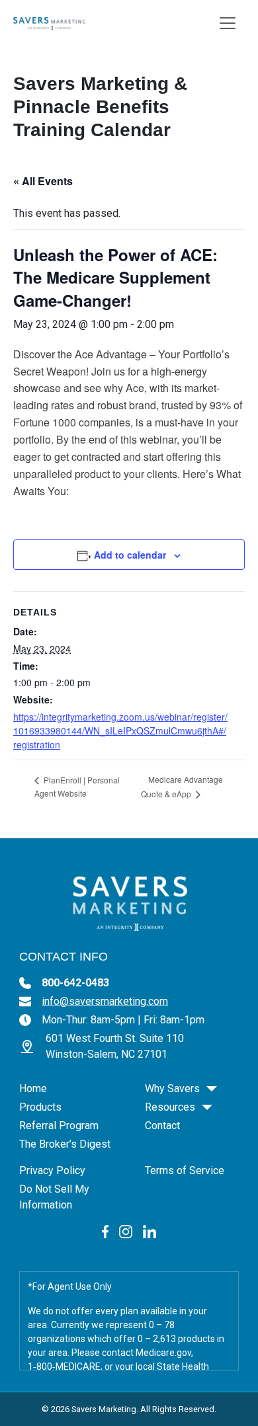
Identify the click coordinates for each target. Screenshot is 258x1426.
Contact (162, 1125)
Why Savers (172, 1088)
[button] (211, 1089)
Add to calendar (130, 554)
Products (40, 1107)
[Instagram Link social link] (125, 1231)
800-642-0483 (75, 982)
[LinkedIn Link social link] (149, 1231)
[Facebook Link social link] (105, 1231)
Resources (170, 1107)
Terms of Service (184, 1170)
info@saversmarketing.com (105, 1001)
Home (33, 1088)
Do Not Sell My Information (54, 1197)
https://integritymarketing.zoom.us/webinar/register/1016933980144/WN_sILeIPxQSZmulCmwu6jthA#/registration (120, 730)
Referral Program (59, 1125)
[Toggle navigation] (227, 23)
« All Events (43, 180)
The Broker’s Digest (64, 1144)
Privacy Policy (52, 1170)
